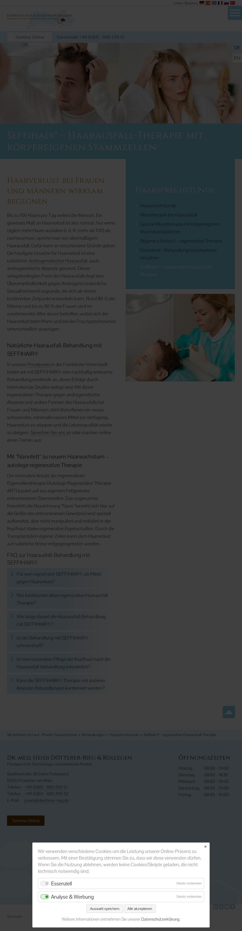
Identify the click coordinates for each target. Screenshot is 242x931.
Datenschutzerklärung (160, 919)
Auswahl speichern (104, 909)
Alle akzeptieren (139, 909)
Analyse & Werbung (72, 896)
